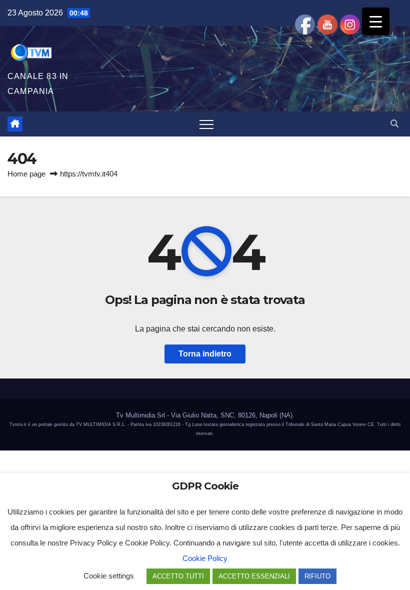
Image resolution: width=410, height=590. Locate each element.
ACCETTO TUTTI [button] (178, 576)
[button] (394, 124)
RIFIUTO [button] (317, 576)
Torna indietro (205, 354)
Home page (27, 174)
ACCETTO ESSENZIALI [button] (254, 576)
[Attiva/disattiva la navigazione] (206, 124)
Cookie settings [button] (109, 576)
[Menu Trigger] (376, 21)
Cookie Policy (205, 558)
